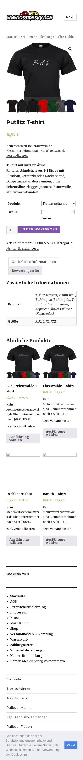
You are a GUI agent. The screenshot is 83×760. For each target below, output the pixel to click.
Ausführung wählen (19, 438)
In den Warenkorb (39, 229)
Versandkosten (17, 155)
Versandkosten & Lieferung (31, 634)
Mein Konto (19, 623)
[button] (29, 755)
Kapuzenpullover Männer (26, 717)
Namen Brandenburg (37, 37)
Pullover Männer (19, 708)
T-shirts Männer (18, 689)
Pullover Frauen (19, 726)
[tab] (33, 261)
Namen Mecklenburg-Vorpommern (37, 661)
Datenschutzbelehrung (28, 607)
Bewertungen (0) (25, 271)
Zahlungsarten (21, 645)
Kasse (14, 618)
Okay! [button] (71, 745)
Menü (70, 17)
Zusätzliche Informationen (34, 262)
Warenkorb (19, 639)
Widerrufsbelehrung (26, 650)
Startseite (13, 37)
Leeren (46, 218)
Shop (14, 628)
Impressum (19, 612)
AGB (13, 601)
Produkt (14, 203)
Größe (13, 212)
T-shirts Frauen (18, 698)
